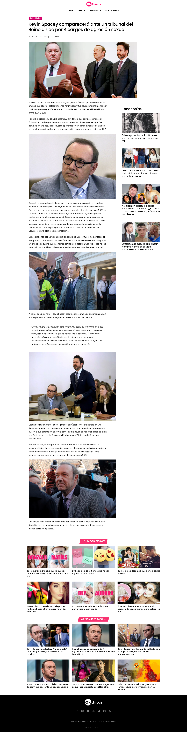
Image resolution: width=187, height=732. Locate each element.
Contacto (88, 727)
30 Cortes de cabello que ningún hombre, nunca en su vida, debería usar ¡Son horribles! (140, 246)
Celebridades (35, 18)
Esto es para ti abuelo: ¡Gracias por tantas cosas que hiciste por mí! (140, 138)
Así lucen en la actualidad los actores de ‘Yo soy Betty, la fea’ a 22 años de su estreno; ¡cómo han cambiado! (141, 210)
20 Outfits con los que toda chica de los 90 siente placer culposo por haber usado (140, 173)
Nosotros (98, 727)
